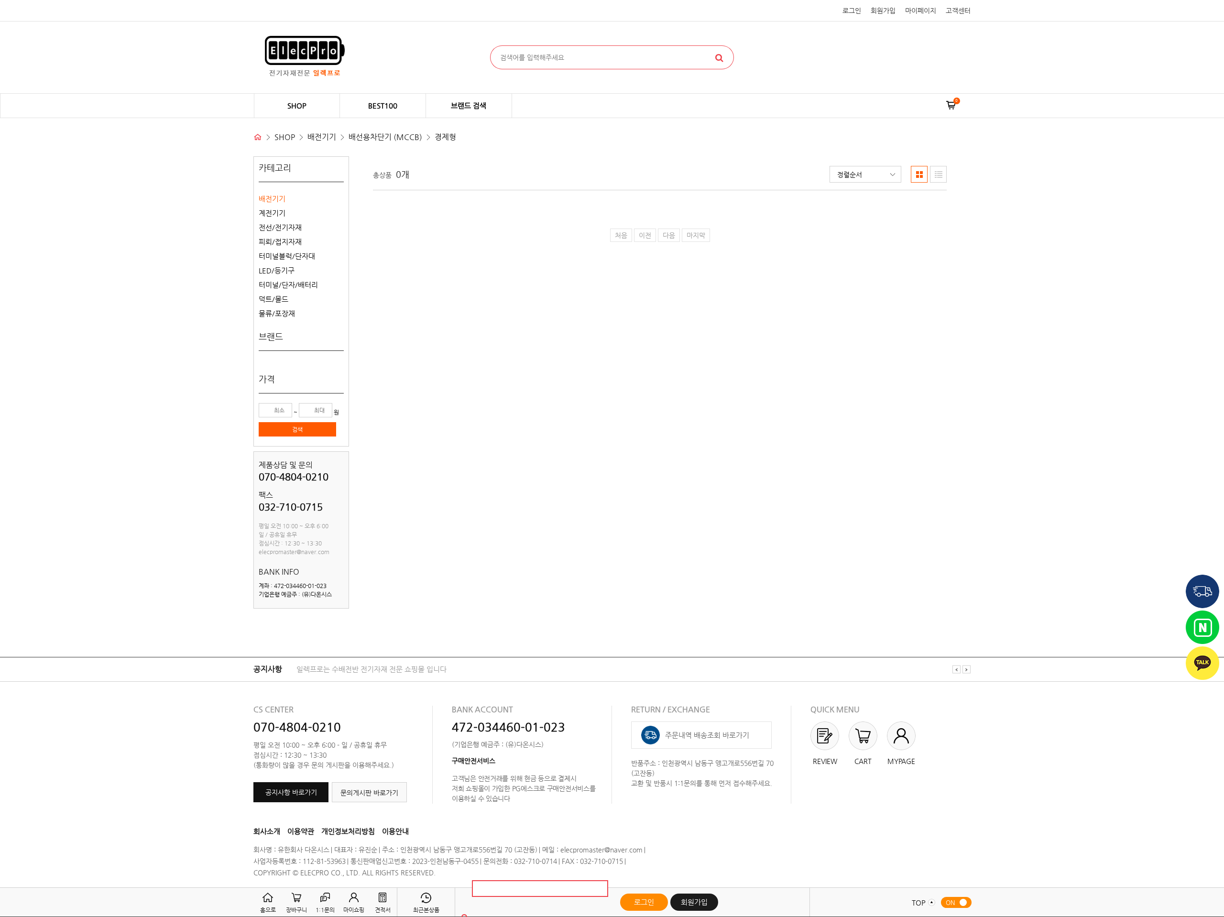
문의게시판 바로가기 (369, 793)
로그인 (851, 10)
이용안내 (395, 831)
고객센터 (958, 10)
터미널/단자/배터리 (288, 285)
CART (863, 760)
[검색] (719, 57)
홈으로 (268, 909)
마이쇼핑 (353, 909)
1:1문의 (325, 909)
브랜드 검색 (468, 105)
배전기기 (272, 199)
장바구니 (296, 909)
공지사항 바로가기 (291, 792)
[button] (865, 174)
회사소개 (266, 831)
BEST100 (382, 105)
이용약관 (300, 831)
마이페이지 (920, 10)
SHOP (296, 105)
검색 (297, 429)
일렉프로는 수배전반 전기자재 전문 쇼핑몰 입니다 (371, 669)
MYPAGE (901, 760)
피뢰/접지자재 (280, 242)
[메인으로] (257, 137)
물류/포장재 (277, 313)
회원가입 (883, 10)
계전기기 (272, 213)
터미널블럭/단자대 (287, 256)
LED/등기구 (277, 270)
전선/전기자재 (280, 227)
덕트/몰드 (273, 299)
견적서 (383, 909)
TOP (922, 902)
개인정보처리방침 (348, 831)
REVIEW (825, 760)
